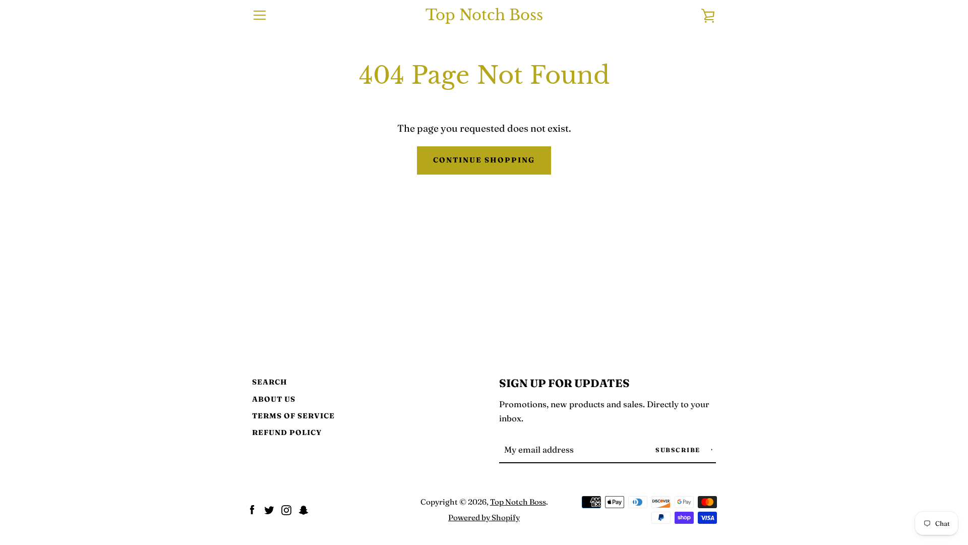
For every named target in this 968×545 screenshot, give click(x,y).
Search (269, 382)
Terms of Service (293, 415)
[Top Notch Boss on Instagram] (286, 509)
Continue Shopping (484, 160)
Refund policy (287, 432)
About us (273, 399)
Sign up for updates (564, 383)
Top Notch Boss (484, 15)
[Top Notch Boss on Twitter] (269, 509)
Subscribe (678, 450)
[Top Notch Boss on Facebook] (252, 509)
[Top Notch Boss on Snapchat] (303, 509)
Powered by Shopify (484, 517)
